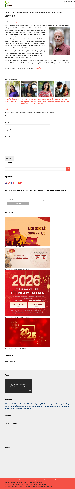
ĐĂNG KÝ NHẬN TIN (33, 480)
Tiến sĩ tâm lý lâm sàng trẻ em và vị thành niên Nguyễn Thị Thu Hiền (29, 101)
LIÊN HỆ (56, 480)
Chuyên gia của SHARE (18, 22)
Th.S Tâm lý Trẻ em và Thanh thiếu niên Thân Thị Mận (46, 101)
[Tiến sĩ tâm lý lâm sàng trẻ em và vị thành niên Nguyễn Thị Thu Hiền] (29, 89)
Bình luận (8, 137)
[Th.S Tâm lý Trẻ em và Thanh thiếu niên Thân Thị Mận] (46, 89)
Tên (6, 115)
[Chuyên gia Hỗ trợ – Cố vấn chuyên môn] (63, 89)
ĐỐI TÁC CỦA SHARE (46, 480)
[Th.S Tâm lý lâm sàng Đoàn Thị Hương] (12, 89)
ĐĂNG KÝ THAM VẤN (20, 480)
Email (7, 122)
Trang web (8, 130)
